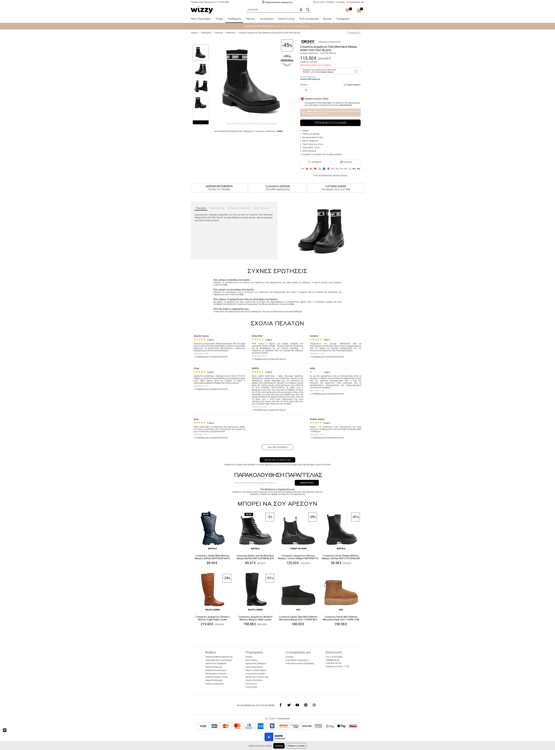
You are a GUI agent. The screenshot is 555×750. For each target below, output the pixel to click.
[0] (347, 10)
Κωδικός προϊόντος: (309, 53)
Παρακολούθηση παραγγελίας (279, 2)
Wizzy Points (251, 687)
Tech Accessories (309, 18)
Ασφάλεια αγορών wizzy (216, 677)
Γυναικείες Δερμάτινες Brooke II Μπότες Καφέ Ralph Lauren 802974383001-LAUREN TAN (213, 618)
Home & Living (286, 18)
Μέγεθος (303, 85)
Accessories (266, 18)
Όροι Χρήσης (341, 175)
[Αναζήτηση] (308, 9)
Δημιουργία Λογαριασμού (297, 660)
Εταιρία (249, 657)
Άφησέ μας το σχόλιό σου (277, 459)
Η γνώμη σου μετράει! (256, 673)
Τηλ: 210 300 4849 (334, 657)
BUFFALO (212, 548)
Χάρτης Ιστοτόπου (254, 680)
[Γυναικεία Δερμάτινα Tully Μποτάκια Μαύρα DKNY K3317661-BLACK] (252, 80)
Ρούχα (219, 18)
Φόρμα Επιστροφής (214, 680)
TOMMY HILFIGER (298, 548)
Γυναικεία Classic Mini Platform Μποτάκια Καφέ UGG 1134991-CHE (341, 618)
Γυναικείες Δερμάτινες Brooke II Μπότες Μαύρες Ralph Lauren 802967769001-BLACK (255, 618)
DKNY (280, 131)
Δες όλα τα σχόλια (277, 447)
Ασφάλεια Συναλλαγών (215, 670)
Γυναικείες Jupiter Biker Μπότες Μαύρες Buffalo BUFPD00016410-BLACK (212, 557)
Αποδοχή (279, 746)
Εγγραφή (340, 2)
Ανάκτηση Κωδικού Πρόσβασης (300, 663)
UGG (298, 609)
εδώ (225, 285)
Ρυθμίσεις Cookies (296, 746)
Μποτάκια (230, 33)
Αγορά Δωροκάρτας (214, 684)
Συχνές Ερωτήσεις (254, 667)
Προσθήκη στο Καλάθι (330, 122)
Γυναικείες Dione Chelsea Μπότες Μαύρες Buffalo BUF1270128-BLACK (341, 557)
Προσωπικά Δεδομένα (256, 663)
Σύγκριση (348, 162)
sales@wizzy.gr (333, 660)
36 (306, 90)
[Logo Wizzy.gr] (202, 9)
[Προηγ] (348, 32)
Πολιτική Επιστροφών (323, 175)
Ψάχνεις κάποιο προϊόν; (256, 670)
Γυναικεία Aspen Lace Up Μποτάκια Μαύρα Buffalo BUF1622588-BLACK (255, 557)
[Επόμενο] (359, 32)
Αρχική (194, 33)
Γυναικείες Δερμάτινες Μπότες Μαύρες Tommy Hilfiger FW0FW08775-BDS (298, 557)
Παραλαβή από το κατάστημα (218, 660)
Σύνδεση (330, 2)
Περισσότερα (345, 105)
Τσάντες (250, 18)
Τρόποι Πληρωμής (213, 667)
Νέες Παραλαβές (201, 18)
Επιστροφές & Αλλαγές (215, 673)
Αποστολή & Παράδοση (215, 663)
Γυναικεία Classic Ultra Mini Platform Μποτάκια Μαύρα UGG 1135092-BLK (298, 618)
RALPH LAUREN (212, 609)
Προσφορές (343, 18)
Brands (327, 18)
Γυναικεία (218, 33)
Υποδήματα (234, 18)
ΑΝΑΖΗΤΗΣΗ (306, 482)
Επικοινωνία (318, 2)
